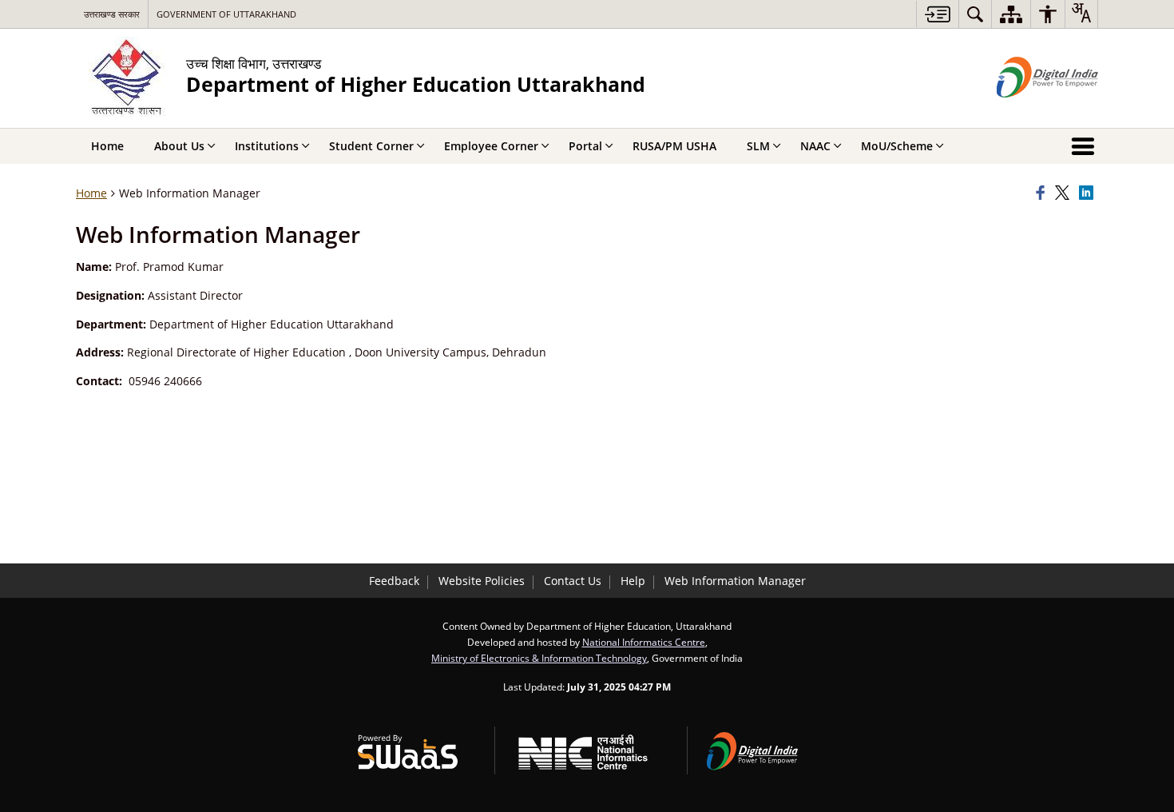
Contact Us (572, 580)
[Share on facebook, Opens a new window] (1043, 193)
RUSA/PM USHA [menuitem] (674, 145)
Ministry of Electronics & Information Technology (539, 657)
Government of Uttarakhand (226, 14)
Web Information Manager (735, 580)
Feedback (394, 580)
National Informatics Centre (643, 641)
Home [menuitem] (107, 145)
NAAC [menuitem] (815, 145)
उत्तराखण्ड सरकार (112, 14)
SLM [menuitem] (758, 145)
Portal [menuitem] (585, 145)
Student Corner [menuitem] (371, 145)
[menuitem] (975, 14)
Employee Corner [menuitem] (491, 145)
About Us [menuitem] (179, 145)
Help (633, 580)
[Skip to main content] (937, 14)
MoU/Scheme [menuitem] (897, 145)
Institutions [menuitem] (267, 145)
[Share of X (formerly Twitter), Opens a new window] (1064, 193)
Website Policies (481, 580)
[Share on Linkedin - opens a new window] (1088, 193)
